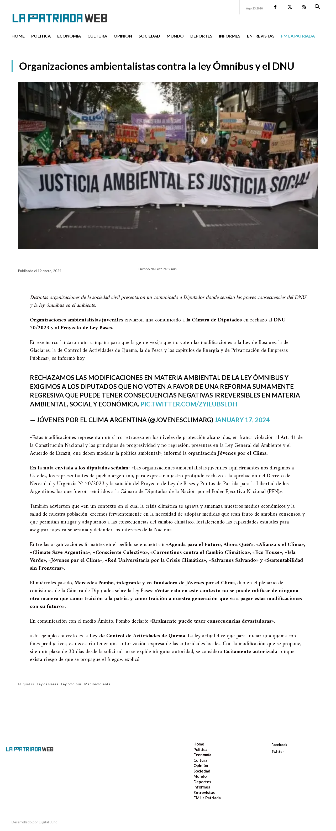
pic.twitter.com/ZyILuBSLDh (188, 404)
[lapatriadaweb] (68, 14)
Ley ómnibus (71, 684)
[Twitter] (290, 7)
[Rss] (304, 7)
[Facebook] (275, 7)
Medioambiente (97, 684)
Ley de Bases (47, 684)
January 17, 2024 (242, 420)
